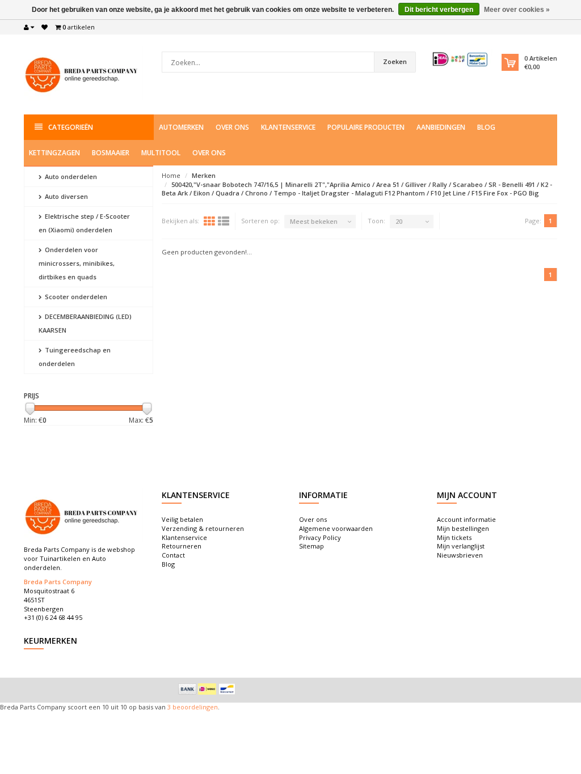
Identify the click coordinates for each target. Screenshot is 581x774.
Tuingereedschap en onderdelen (75, 357)
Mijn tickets (454, 537)
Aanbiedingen (440, 127)
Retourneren (181, 546)
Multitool (160, 153)
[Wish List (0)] (44, 27)
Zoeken (395, 61)
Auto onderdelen (70, 176)
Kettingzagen (54, 153)
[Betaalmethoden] (187, 689)
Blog (486, 127)
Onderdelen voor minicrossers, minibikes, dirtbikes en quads (77, 263)
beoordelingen (194, 707)
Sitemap (311, 546)
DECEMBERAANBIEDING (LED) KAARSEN (85, 323)
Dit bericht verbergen (439, 10)
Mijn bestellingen (463, 528)
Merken (204, 175)
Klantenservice (288, 127)
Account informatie (466, 519)
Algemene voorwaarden (336, 528)
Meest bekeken (314, 221)
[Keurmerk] (460, 59)
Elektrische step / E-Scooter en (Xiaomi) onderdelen (84, 223)
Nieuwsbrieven (460, 555)
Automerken (181, 127)
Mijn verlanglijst (461, 546)
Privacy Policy (320, 537)
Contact (173, 555)
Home (171, 175)
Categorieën (70, 127)
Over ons (232, 127)
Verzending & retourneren (203, 528)
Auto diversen (65, 196)
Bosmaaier (110, 153)
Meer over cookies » (517, 10)
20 (398, 221)
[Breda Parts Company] (83, 73)
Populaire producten (366, 127)
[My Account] (29, 27)
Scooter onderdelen (75, 296)
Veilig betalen (182, 519)
